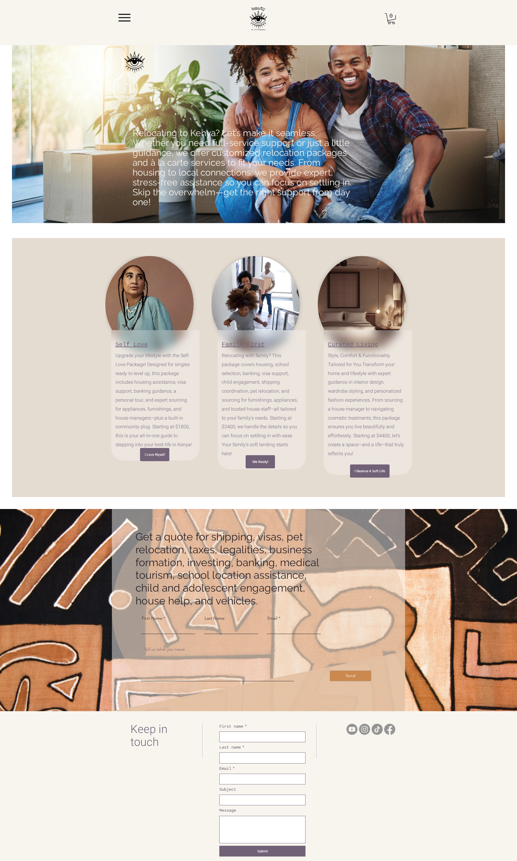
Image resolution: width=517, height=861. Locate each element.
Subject (227, 789)
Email (272, 618)
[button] (391, 18)
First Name (152, 618)
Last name (231, 747)
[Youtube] (352, 729)
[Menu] (124, 18)
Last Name (215, 618)
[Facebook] (389, 729)
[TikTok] (377, 729)
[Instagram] (364, 729)
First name (233, 726)
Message (227, 810)
